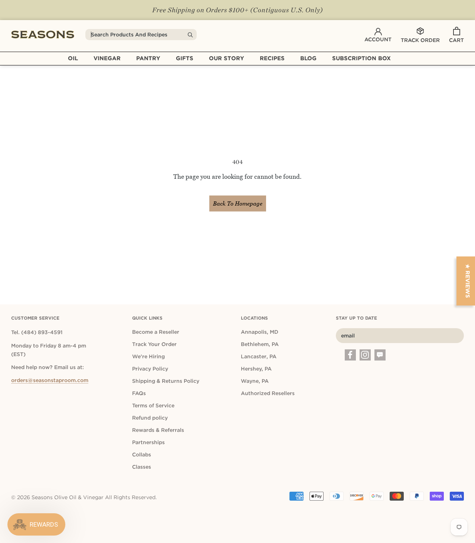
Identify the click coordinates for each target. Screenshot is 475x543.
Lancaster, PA (258, 356)
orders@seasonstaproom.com (49, 380)
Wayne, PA (255, 381)
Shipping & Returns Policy (165, 381)
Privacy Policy (150, 369)
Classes (141, 467)
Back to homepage (237, 203)
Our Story (226, 58)
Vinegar (107, 58)
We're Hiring (148, 356)
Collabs (141, 455)
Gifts (184, 58)
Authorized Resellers (268, 393)
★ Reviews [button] (467, 281)
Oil (73, 58)
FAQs (139, 393)
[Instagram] (365, 355)
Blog (308, 58)
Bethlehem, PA (260, 344)
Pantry (148, 58)
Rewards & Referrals (158, 430)
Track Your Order (154, 344)
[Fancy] (380, 355)
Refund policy (150, 418)
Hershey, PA (256, 369)
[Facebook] (350, 355)
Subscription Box (361, 58)
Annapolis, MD (259, 332)
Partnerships (148, 442)
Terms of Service (153, 405)
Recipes (272, 58)
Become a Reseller (155, 332)
